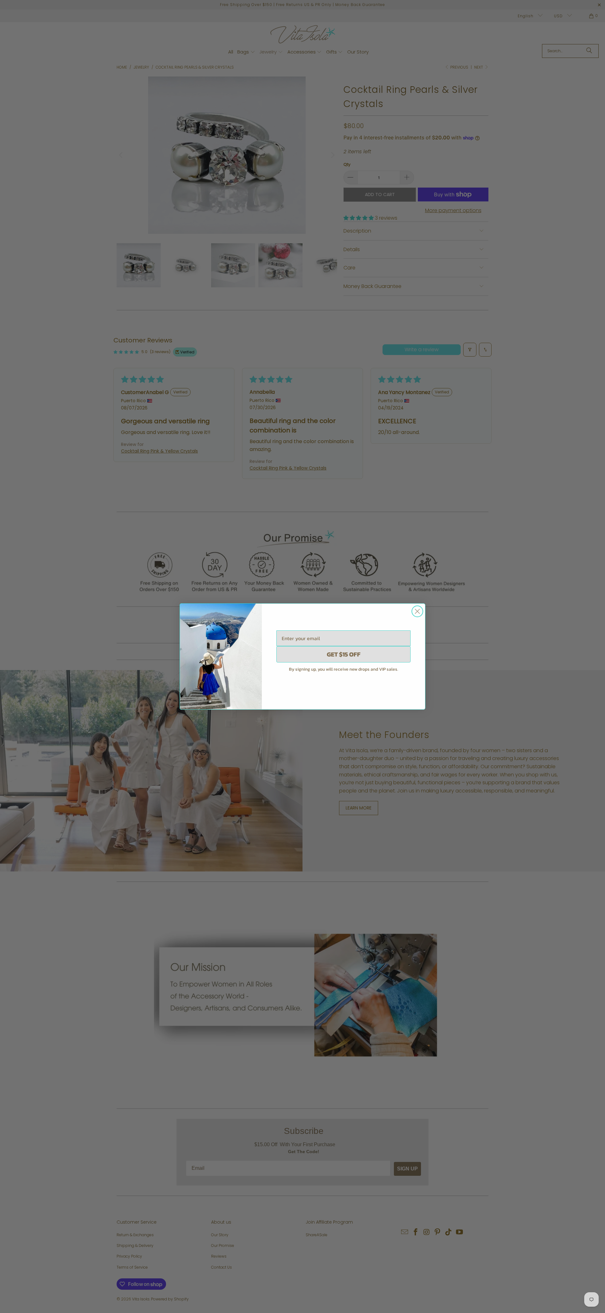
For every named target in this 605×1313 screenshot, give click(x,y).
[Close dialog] (417, 611)
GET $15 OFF (343, 654)
